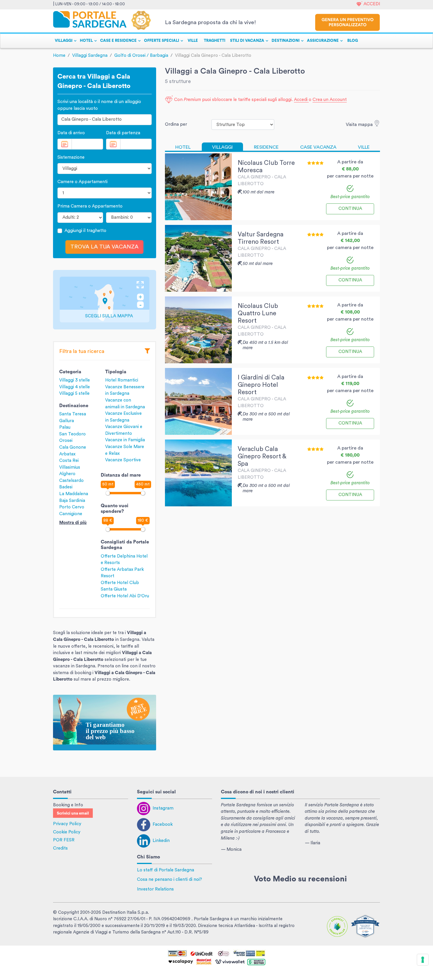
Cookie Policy (66, 832)
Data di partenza (123, 133)
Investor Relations (155, 889)
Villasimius (69, 467)
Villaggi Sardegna (90, 55)
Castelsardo (71, 480)
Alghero (67, 474)
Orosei (65, 440)
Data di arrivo (71, 133)
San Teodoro (72, 434)
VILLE (193, 41)
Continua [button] (350, 208)
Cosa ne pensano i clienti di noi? (169, 879)
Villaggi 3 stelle (74, 380)
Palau (64, 427)
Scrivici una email (73, 813)
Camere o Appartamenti (82, 182)
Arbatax (67, 454)
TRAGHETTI (214, 41)
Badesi (65, 487)
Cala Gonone (72, 447)
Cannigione (70, 514)
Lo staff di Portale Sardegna (165, 870)
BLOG (352, 41)
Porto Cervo (71, 507)
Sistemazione (71, 157)
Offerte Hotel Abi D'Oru (125, 596)
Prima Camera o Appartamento (90, 206)
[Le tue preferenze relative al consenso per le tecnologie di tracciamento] (422, 959)
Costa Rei (69, 460)
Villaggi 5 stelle (74, 393)
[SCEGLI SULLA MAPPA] (104, 299)
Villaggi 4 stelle (74, 387)
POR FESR (64, 840)
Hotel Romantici (121, 380)
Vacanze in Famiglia (125, 440)
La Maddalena (73, 494)
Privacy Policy (67, 824)
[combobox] (104, 119)
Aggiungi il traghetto (85, 230)
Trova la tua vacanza (104, 247)
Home (59, 55)
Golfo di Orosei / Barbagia (141, 55)
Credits (60, 848)
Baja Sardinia (72, 500)
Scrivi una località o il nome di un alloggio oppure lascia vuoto (99, 105)
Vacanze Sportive (123, 460)
